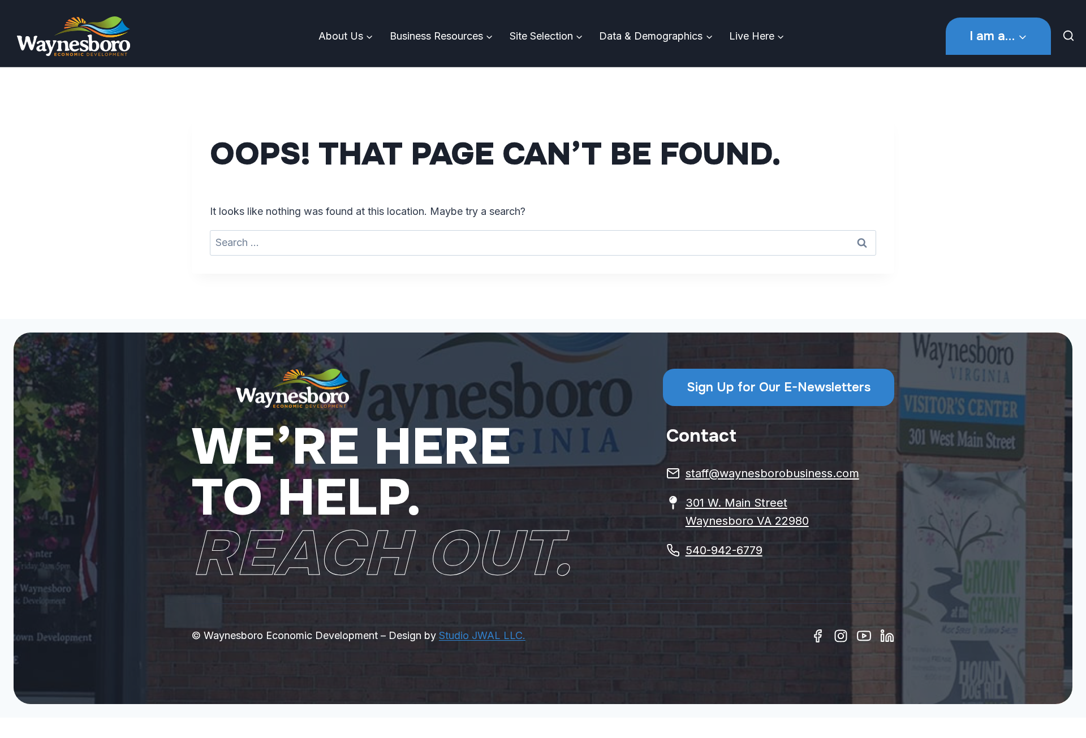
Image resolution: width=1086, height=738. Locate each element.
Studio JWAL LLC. (482, 635)
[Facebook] (818, 636)
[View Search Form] (1071, 36)
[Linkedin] (887, 636)
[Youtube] (864, 636)
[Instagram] (841, 636)
